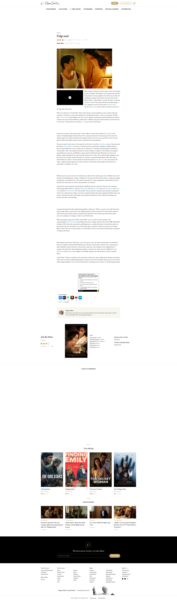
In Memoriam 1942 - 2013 (83, 590)
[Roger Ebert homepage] (50, 3)
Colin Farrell (63, 117)
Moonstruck (70, 191)
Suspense (75, 578)
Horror (58, 580)
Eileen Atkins (93, 341)
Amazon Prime (61, 572)
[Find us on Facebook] (122, 578)
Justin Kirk (92, 343)
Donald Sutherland (94, 339)
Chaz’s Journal (93, 572)
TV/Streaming (87, 9)
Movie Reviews (51, 9)
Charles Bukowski (68, 146)
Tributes (91, 582)
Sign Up (43, 579)
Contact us (124, 572)
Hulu (58, 582)
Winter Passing (111, 104)
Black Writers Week (110, 574)
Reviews (58, 32)
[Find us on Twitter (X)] (127, 578)
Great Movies (76, 9)
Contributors (126, 9)
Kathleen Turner (95, 188)
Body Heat (109, 188)
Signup (114, 3)
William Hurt (84, 188)
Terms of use (93, 598)
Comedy (59, 574)
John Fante (102, 144)
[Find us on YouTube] (125, 578)
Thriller (74, 580)
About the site (125, 570)
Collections (63, 9)
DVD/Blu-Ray (109, 570)
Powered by (61, 302)
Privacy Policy (101, 598)
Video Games (109, 572)
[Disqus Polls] (88, 389)
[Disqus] (88, 424)
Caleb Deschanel (71, 222)
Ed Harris (91, 107)
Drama (70, 39)
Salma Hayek (107, 133)
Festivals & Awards (112, 9)
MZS (91, 576)
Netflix (75, 572)
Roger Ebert (60, 43)
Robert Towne (117, 344)
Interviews (99, 9)
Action (58, 570)
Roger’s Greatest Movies (47, 570)
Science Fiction (77, 576)
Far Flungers (93, 578)
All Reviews (43, 572)
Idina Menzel (99, 159)
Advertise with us (126, 574)
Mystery (75, 570)
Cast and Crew (44, 574)
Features (108, 576)
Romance (75, 574)
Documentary (60, 576)
